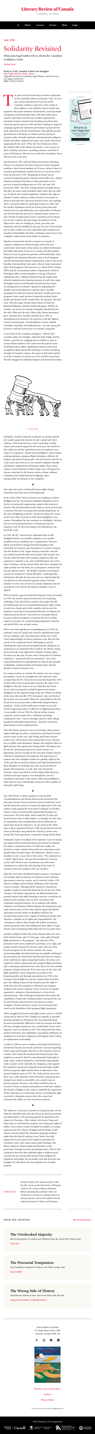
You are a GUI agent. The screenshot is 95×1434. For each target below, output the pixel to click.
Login (75, 25)
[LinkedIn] (58, 1340)
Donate (53, 25)
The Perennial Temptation (32, 1263)
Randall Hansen (40, 1300)
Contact (40, 25)
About (27, 25)
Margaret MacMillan (19, 1300)
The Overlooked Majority (31, 1235)
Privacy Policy (47, 1400)
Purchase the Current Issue (47, 1389)
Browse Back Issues (82, 1220)
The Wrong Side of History (32, 1291)
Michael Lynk (9, 65)
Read (64, 25)
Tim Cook (14, 1244)
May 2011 (9, 40)
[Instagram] (44, 1340)
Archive (47, 1395)
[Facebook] (51, 1340)
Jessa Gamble (16, 1272)
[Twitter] (37, 1340)
